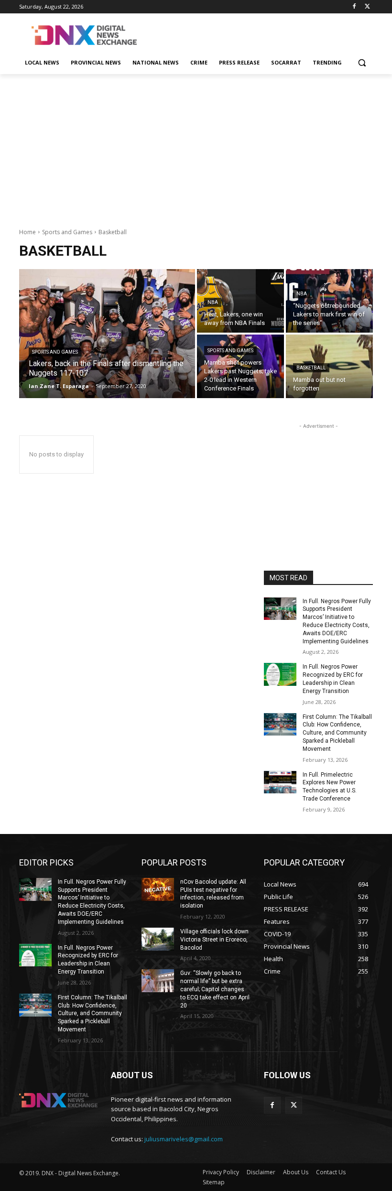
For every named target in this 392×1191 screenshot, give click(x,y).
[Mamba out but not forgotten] (329, 366)
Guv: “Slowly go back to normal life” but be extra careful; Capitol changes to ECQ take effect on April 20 (215, 989)
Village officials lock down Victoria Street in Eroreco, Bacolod (214, 939)
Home (27, 232)
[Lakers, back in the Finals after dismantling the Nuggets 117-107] (107, 333)
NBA (212, 302)
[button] (361, 63)
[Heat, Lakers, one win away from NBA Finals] (240, 301)
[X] (367, 6)
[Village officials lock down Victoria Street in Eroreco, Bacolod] (158, 939)
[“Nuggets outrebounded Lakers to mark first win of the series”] (329, 301)
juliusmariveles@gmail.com (183, 1139)
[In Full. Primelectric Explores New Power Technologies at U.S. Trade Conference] (280, 782)
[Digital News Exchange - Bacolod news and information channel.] (84, 35)
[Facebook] (353, 6)
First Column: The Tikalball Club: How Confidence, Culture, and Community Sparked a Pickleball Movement (337, 733)
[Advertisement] (261, 34)
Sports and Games (67, 232)
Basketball (311, 367)
